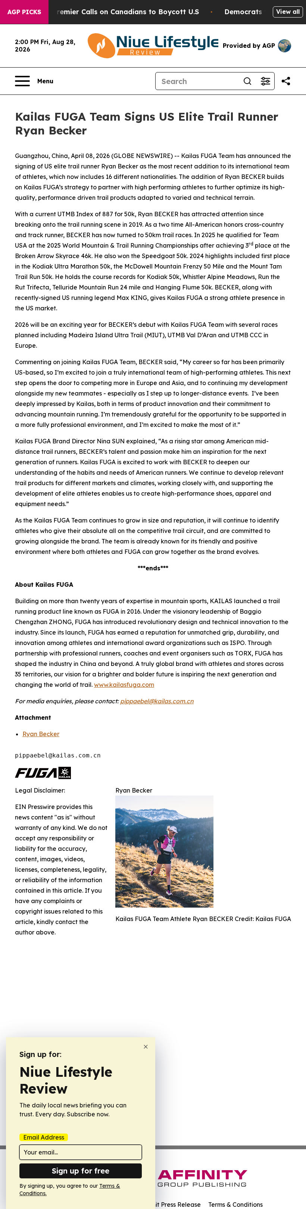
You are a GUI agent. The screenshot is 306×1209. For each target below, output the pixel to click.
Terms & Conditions (235, 1204)
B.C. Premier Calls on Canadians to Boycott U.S (118, 11)
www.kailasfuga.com (124, 684)
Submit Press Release (170, 1204)
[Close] (145, 1046)
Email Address (43, 1137)
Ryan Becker (40, 734)
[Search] (247, 81)
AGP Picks (24, 12)
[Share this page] (286, 81)
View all (288, 11)
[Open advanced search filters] (265, 81)
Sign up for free (80, 1170)
